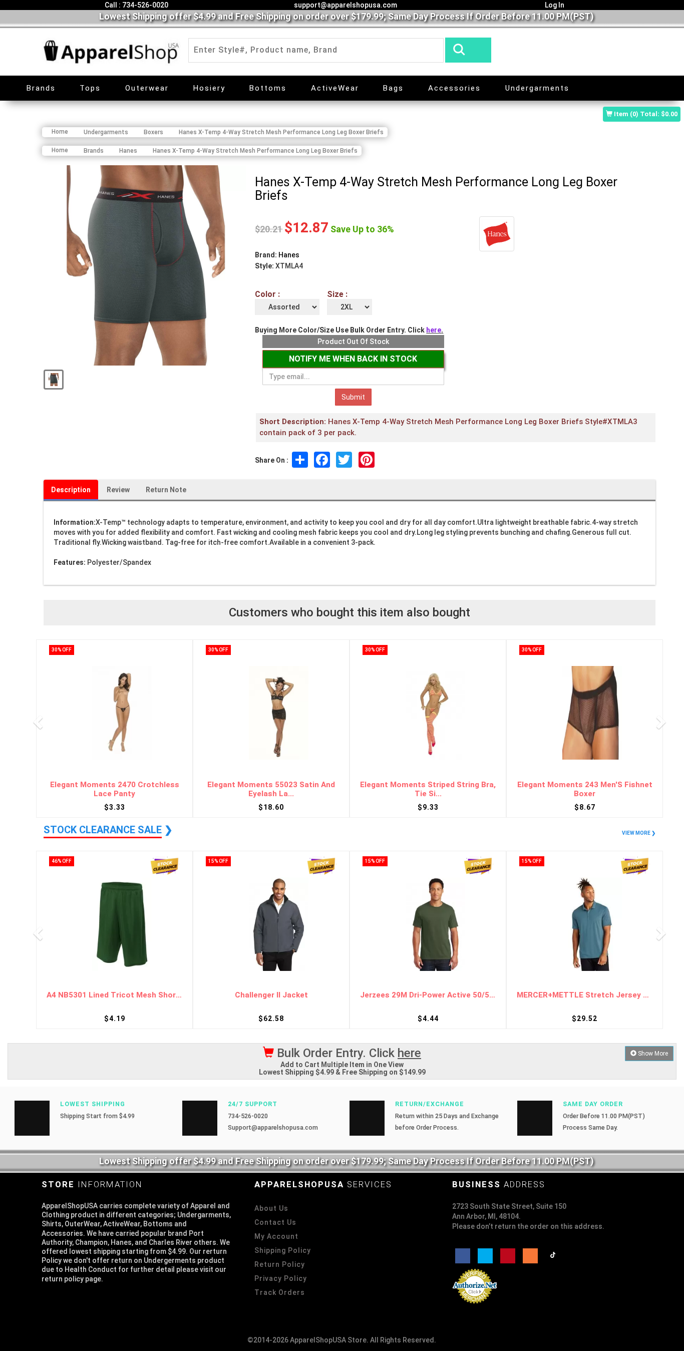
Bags (393, 88)
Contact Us (275, 1222)
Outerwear (147, 88)
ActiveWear (335, 88)
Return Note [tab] (166, 490)
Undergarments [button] (537, 88)
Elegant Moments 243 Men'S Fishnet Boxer (584, 789)
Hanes (288, 255)
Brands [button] (41, 88)
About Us (271, 1208)
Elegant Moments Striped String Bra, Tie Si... (428, 789)
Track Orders (279, 1292)
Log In (553, 5)
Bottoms (267, 88)
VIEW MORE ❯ (638, 833)
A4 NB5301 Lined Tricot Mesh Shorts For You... (114, 995)
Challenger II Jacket (271, 995)
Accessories (454, 88)
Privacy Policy (280, 1278)
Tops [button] (90, 88)
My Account (276, 1236)
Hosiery (209, 88)
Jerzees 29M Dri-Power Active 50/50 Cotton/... (428, 995)
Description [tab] (71, 490)
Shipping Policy (282, 1250)
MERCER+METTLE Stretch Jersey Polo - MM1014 (584, 995)
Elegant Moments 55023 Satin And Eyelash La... (271, 789)
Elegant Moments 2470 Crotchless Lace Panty (114, 789)
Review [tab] (118, 490)
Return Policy (279, 1264)
